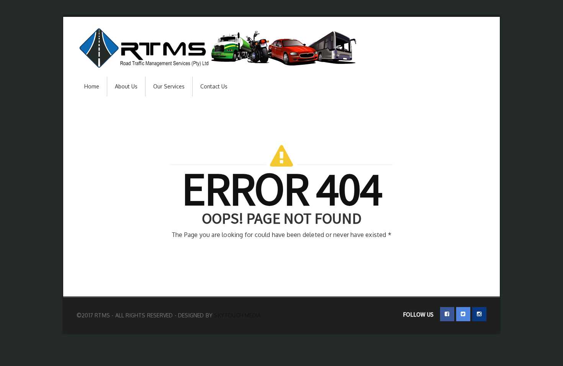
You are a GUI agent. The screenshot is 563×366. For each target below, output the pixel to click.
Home (91, 86)
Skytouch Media (237, 315)
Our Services (169, 86)
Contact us (213, 86)
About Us (126, 86)
